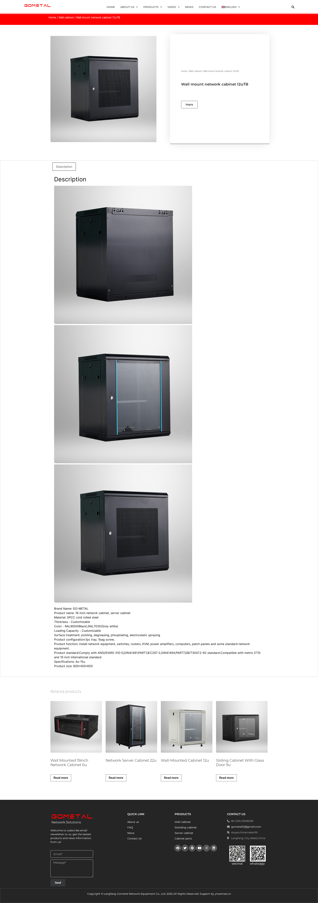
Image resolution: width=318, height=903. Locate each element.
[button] (293, 7)
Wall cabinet (66, 17)
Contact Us (207, 7)
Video (171, 7)
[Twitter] (185, 848)
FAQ (130, 827)
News (189, 7)
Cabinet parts (183, 838)
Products (150, 7)
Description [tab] (64, 166)
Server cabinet (184, 833)
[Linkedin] (214, 848)
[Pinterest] (192, 848)
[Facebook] (178, 848)
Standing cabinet (186, 827)
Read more (61, 778)
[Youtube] (199, 848)
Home (111, 7)
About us (127, 7)
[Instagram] (206, 848)
